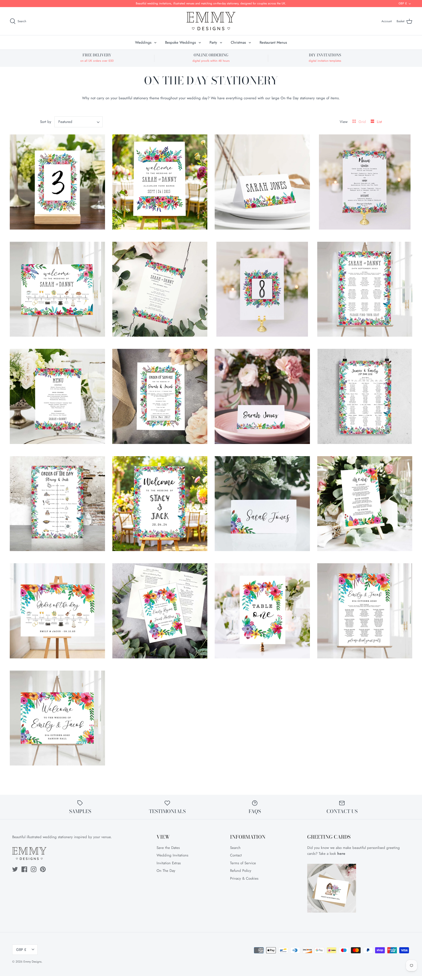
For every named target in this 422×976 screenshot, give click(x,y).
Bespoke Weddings (180, 42)
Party (213, 42)
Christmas (238, 42)
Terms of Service (243, 863)
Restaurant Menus (273, 42)
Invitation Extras (169, 863)
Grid (363, 121)
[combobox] (78, 121)
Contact (236, 855)
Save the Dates (168, 847)
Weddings (143, 42)
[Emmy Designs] (211, 21)
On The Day (166, 870)
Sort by (45, 121)
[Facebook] (24, 869)
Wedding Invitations (172, 855)
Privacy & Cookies (244, 878)
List (379, 121)
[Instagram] (33, 869)
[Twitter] (15, 869)
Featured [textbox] (65, 121)
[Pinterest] (43, 869)
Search (235, 847)
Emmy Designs (32, 961)
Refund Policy (240, 870)
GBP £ (403, 3)
